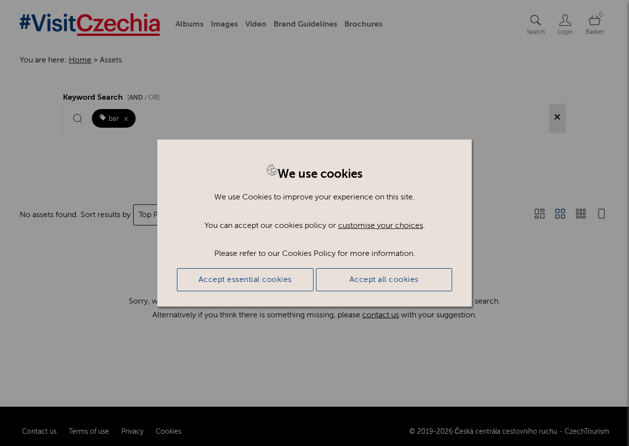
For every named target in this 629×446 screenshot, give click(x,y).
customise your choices (380, 225)
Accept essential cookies (245, 279)
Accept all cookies (384, 279)
